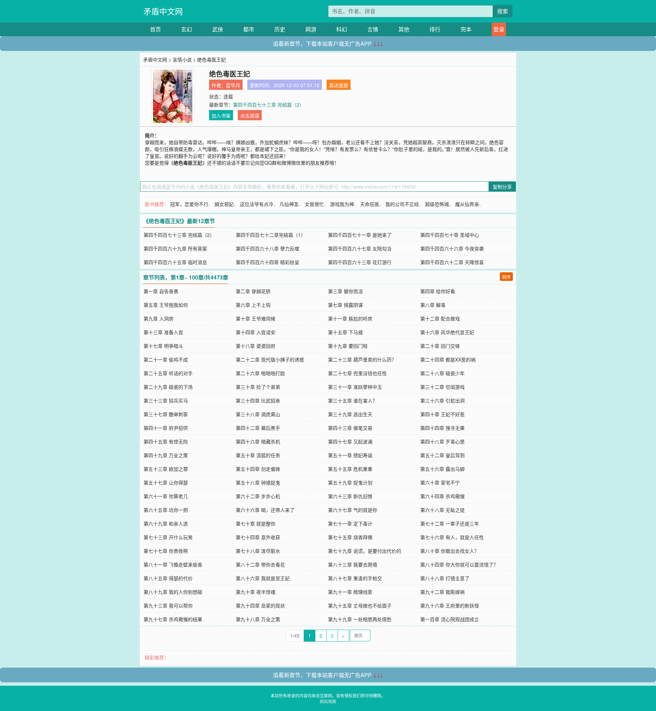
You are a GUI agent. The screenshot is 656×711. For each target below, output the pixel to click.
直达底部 (338, 85)
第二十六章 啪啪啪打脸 (260, 373)
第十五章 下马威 (345, 332)
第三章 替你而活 (345, 291)
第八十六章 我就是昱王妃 (263, 578)
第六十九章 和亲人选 (166, 523)
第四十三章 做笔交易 (350, 427)
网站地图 (328, 701)
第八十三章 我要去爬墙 (352, 564)
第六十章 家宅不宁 (440, 482)
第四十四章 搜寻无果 (442, 427)
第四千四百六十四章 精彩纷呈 (267, 262)
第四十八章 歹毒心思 (442, 441)
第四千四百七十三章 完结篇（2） (268, 104)
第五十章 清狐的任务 (258, 455)
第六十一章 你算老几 (166, 496)
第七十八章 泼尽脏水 (258, 550)
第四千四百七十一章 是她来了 (360, 234)
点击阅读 (249, 115)
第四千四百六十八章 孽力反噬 (267, 248)
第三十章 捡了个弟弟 (258, 386)
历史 (279, 29)
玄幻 (186, 29)
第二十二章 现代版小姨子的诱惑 (270, 359)
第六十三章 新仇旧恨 (350, 496)
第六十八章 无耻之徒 (442, 509)
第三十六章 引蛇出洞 (442, 400)
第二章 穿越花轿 (253, 291)
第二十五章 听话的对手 (168, 373)
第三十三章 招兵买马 (166, 400)
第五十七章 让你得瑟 (166, 482)
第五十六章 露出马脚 (442, 468)
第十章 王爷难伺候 (255, 318)
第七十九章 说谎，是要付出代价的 (364, 550)
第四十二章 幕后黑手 (258, 427)
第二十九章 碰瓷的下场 (168, 386)
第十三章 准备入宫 (163, 332)
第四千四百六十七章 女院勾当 (360, 248)
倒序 (506, 276)
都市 (248, 29)
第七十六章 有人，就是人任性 (452, 537)
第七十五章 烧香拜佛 (350, 537)
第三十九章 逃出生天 (350, 414)
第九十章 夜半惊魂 (255, 591)
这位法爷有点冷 (256, 204)
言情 (372, 29)
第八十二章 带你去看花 (260, 564)
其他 (403, 29)
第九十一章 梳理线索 (350, 591)
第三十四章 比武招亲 (258, 400)
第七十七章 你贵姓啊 (166, 550)
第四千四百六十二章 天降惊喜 (452, 262)
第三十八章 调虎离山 (258, 414)
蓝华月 (233, 85)
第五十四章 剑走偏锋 (258, 468)
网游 (310, 29)
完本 (466, 29)
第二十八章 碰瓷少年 (442, 373)
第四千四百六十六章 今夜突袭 (452, 248)
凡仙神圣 (289, 204)
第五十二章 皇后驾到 (442, 455)
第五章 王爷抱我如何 (166, 304)
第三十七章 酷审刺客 (166, 414)
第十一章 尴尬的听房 (350, 318)
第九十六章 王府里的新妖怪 (449, 605)
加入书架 (221, 115)
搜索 (502, 11)
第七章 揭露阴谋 (345, 304)
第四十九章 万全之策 (166, 455)
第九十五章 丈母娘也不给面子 (360, 605)
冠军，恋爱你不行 (189, 204)
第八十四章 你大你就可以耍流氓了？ (459, 564)
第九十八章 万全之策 (258, 619)
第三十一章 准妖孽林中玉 (355, 386)
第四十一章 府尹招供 (166, 427)
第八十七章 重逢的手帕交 (355, 578)
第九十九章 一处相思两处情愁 (360, 619)
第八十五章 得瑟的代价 (168, 578)
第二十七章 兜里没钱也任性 (357, 373)
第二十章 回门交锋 (440, 345)
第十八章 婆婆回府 (255, 345)
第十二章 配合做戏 (440, 318)
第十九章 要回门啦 (348, 345)
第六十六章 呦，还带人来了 (265, 509)
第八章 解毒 (433, 304)
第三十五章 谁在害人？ (352, 400)
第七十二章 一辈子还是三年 (449, 523)
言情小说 (182, 59)
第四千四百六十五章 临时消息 (175, 262)
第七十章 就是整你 (255, 523)
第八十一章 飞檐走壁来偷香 (173, 564)
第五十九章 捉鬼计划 (350, 482)
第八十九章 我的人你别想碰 (173, 591)
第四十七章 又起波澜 (350, 441)
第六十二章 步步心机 (258, 496)
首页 (155, 29)
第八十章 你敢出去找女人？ (449, 550)
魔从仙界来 (467, 204)
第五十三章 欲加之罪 (166, 468)
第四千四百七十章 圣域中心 (449, 234)
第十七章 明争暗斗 (163, 345)
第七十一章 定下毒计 (350, 523)
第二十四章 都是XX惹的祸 (448, 359)
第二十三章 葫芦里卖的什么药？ (362, 359)
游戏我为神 (342, 204)
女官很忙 (314, 204)
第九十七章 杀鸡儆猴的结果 (173, 619)
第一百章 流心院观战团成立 (449, 619)
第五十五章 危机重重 (350, 468)
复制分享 (502, 186)
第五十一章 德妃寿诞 (350, 455)
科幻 (341, 29)
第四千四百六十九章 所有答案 (175, 248)
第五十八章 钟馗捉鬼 (258, 482)
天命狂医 (369, 204)
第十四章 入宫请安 (255, 332)
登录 (498, 29)
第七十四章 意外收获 (258, 537)
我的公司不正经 (402, 204)
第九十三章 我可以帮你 (168, 605)
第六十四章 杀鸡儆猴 (442, 496)
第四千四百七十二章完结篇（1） (270, 234)
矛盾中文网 (163, 11)
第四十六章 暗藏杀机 (258, 441)
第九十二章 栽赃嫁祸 (442, 591)
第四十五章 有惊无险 (166, 441)
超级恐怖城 (437, 204)
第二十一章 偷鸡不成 (166, 359)
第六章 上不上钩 (253, 304)
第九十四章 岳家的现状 (260, 605)
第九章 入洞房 (159, 318)
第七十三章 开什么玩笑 (168, 537)
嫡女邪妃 (224, 204)
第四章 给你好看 (437, 291)
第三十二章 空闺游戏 (442, 386)
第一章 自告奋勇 (161, 291)
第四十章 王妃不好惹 (442, 414)
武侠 (217, 29)
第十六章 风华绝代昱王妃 (447, 332)
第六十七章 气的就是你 (352, 509)
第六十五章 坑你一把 (166, 509)
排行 (434, 29)
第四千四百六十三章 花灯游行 (360, 262)
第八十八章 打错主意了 (444, 578)
